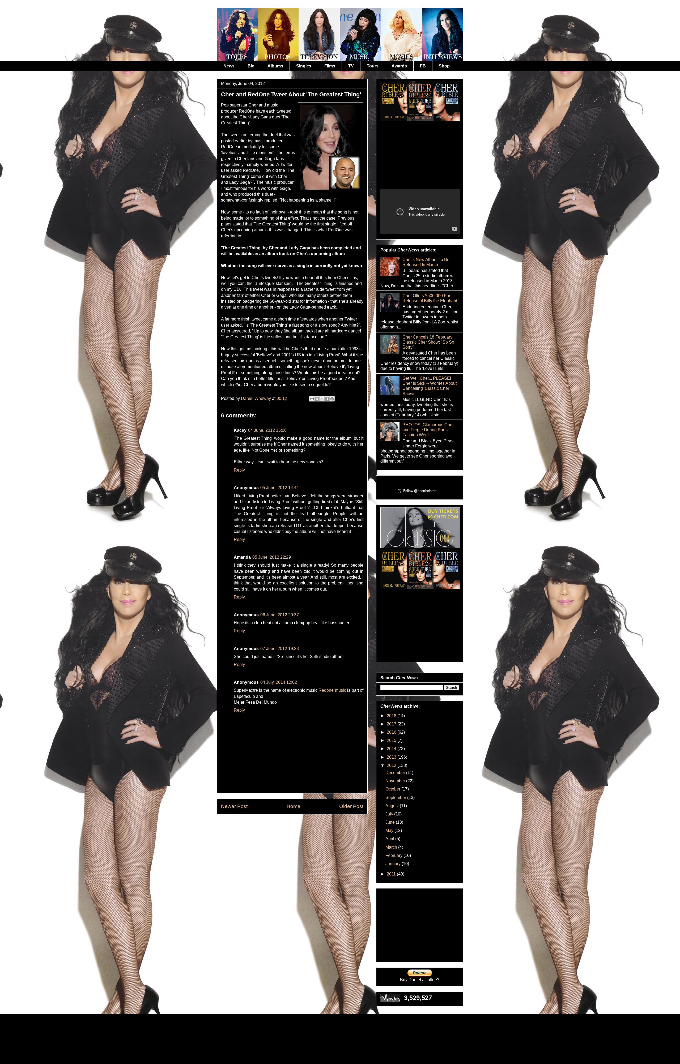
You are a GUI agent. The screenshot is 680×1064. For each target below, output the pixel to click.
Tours (373, 66)
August (392, 806)
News (229, 66)
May (389, 830)
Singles (303, 66)
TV (351, 66)
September (396, 797)
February (394, 855)
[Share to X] (322, 398)
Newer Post (234, 806)
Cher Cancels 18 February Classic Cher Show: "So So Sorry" (428, 342)
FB (423, 66)
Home (293, 806)
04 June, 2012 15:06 (267, 430)
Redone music (332, 690)
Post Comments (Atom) (305, 826)
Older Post (351, 806)
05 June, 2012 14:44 (279, 487)
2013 (392, 757)
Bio (251, 66)
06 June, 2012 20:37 (279, 615)
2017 (392, 724)
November (395, 781)
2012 (392, 765)
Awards (399, 66)
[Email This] (311, 398)
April (390, 838)
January (393, 863)
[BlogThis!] (317, 398)
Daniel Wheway (256, 398)
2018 (392, 715)
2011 (392, 874)
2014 (392, 748)
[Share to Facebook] (327, 398)
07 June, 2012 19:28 (279, 648)
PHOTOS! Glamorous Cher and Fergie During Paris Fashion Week (428, 429)
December (395, 772)
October (393, 789)
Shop (444, 66)
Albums (275, 66)
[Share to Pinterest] (332, 398)
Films (329, 66)
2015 (392, 740)
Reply (239, 470)
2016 (392, 732)
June (390, 822)
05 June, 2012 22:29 (271, 557)
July (389, 814)
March (391, 847)
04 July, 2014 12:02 (278, 682)
